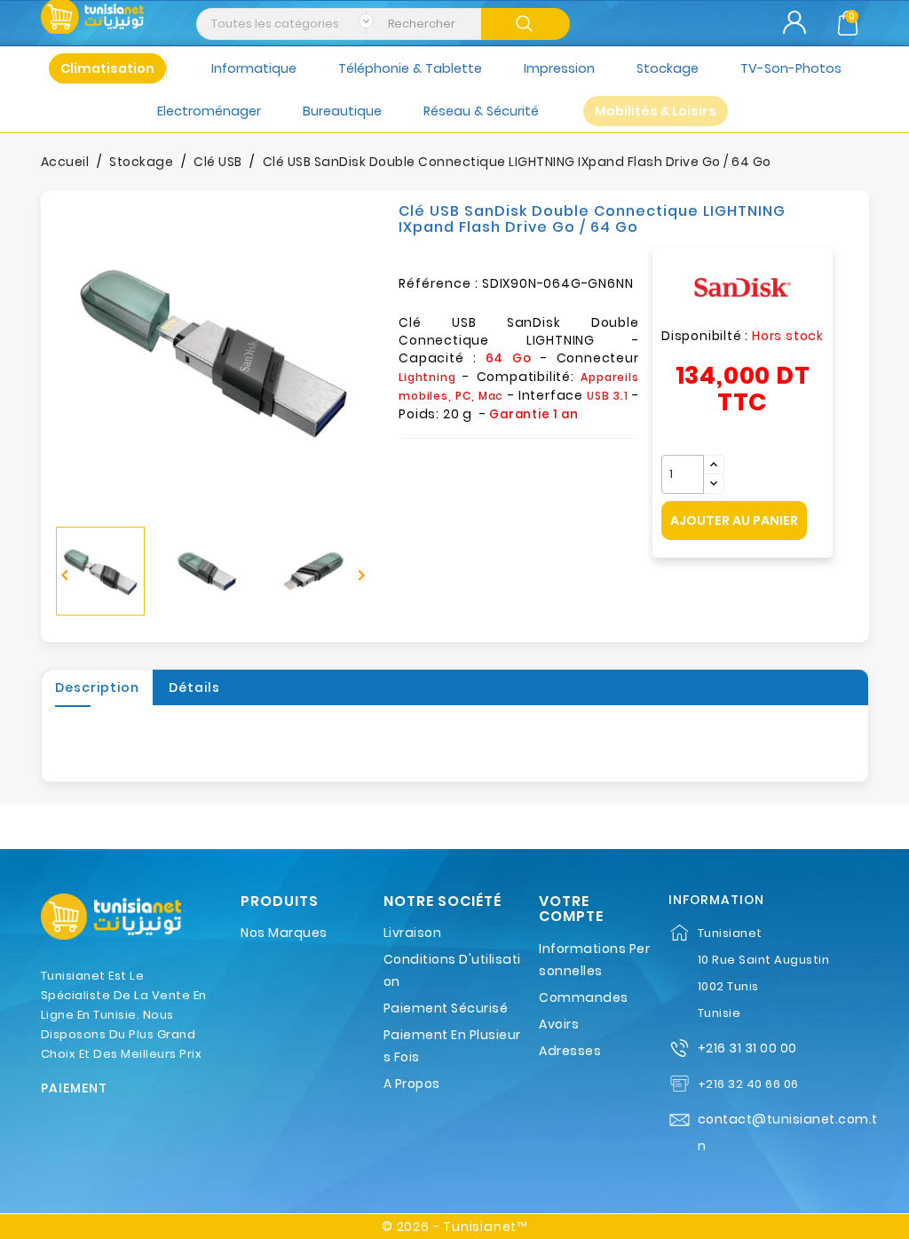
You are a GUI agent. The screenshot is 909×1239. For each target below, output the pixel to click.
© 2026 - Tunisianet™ (454, 1226)
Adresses (570, 1051)
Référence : (438, 283)
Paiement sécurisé (446, 1008)
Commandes (583, 997)
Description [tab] (97, 687)
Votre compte (571, 909)
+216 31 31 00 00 (747, 1048)
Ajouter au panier (734, 520)
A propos (411, 1083)
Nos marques (284, 932)
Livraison (412, 932)
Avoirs (559, 1024)
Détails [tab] (194, 687)
